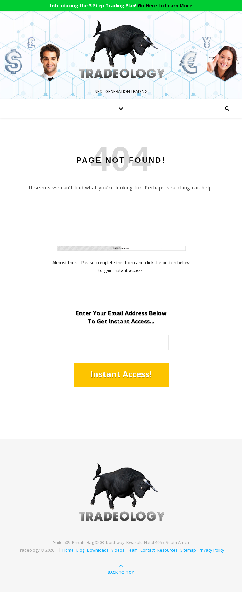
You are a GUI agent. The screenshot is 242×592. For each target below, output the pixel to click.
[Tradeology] (121, 49)
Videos (117, 550)
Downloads (98, 550)
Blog (80, 550)
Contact (147, 550)
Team (132, 550)
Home (68, 550)
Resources (167, 550)
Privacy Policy (211, 550)
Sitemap (188, 550)
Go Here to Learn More (165, 5)
